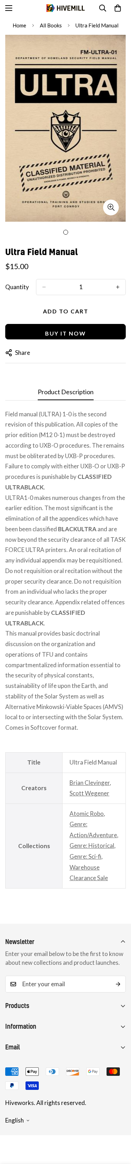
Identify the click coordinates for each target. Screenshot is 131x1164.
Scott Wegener (89, 793)
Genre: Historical (92, 845)
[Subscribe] (118, 984)
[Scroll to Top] (118, 1127)
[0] (118, 8)
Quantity (17, 287)
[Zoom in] (111, 207)
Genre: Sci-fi (85, 856)
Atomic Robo (87, 813)
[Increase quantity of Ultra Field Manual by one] (117, 287)
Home (19, 25)
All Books (51, 25)
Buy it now (65, 333)
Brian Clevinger (90, 782)
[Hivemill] (65, 8)
